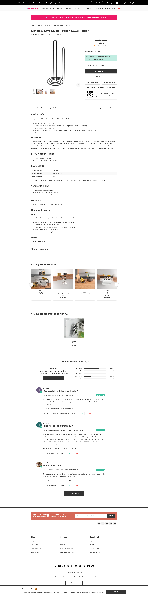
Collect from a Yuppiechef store (45, 225)
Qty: (88, 65)
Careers (62, 544)
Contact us (92, 544)
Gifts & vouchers (36, 548)
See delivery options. (101, 40)
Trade (61, 3)
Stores (41, 3)
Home (33, 25)
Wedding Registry (51, 3)
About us (62, 541)
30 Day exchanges (40, 241)
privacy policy (80, 576)
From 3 (45, 34)
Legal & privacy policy (66, 548)
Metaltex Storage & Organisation (63, 25)
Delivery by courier (41, 222)
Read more (64, 444)
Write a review (56, 34)
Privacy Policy (92, 593)
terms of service (89, 576)
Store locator (34, 544)
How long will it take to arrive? (96, 59)
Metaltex (47, 25)
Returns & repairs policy (42, 244)
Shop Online (33, 3)
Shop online (34, 541)
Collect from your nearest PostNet (46, 227)
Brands (40, 25)
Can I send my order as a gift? (44, 232)
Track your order (94, 548)
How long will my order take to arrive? (47, 229)
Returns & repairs (94, 552)
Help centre (92, 541)
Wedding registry (36, 552)
